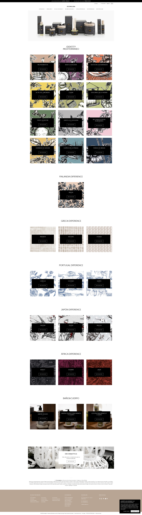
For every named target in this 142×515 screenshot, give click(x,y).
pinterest (103, 498)
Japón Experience (68, 503)
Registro (108, 3)
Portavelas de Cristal (56, 500)
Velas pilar (32, 499)
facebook (99, 498)
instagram (101, 498)
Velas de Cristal (44, 499)
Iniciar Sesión (103, 3)
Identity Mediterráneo (69, 497)
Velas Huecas (43, 497)
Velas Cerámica (33, 497)
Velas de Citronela (44, 500)
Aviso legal (83, 513)
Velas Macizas (54, 497)
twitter (105, 498)
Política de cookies (98, 513)
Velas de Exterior (33, 500)
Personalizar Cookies (135, 511)
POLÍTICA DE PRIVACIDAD (90, 513)
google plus (107, 498)
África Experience (68, 504)
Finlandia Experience (68, 499)
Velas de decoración (56, 499)
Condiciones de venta (77, 513)
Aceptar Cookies (126, 511)
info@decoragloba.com (84, 504)
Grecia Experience (68, 500)
